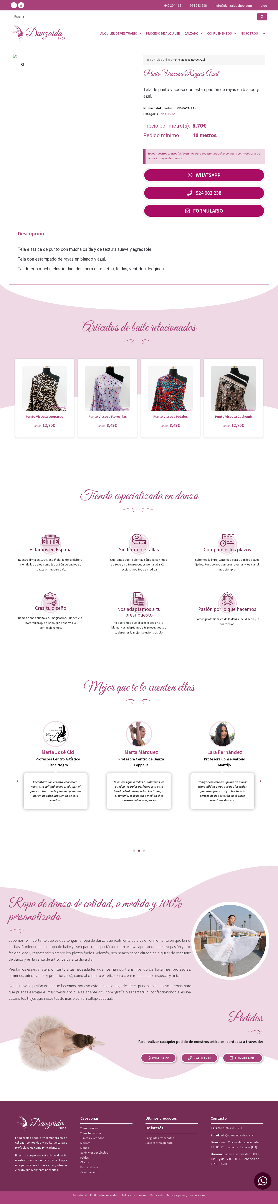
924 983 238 (198, 5)
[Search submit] (262, 16)
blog (264, 5)
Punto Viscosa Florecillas (107, 416)
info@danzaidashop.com (233, 5)
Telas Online (163, 59)
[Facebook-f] (14, 5)
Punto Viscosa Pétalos (170, 416)
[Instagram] (21, 5)
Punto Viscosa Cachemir (233, 416)
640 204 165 (172, 5)
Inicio (150, 59)
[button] (22, 64)
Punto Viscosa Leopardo (44, 416)
